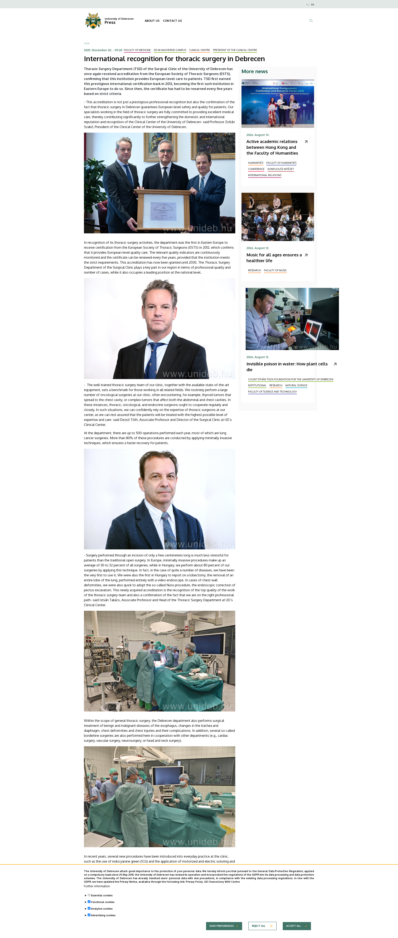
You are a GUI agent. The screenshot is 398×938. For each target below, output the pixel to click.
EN (312, 4)
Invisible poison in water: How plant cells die (287, 366)
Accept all (293, 925)
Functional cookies (102, 902)
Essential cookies (102, 895)
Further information (97, 886)
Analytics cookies (102, 908)
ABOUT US (152, 20)
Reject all (258, 925)
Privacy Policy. (195, 881)
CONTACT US (172, 20)
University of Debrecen (119, 18)
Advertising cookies (103, 915)
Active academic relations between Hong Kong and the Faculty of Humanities (272, 147)
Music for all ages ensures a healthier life (274, 257)
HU (307, 4)
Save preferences (221, 925)
